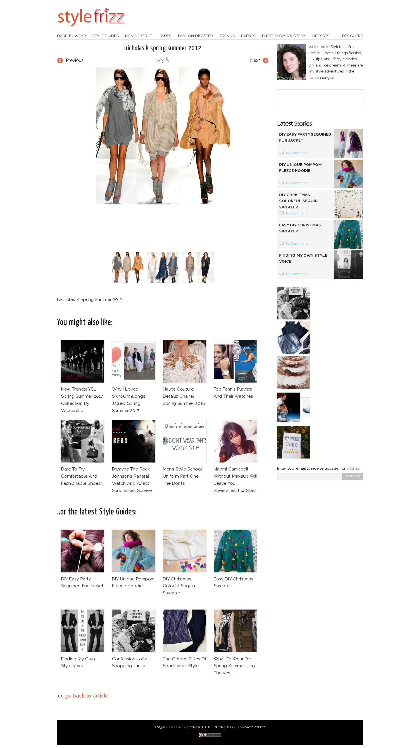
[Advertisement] (163, 228)
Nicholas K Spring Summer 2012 (162, 48)
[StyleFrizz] (91, 29)
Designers (352, 36)
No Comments (297, 153)
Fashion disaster (195, 36)
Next (255, 60)
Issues (165, 36)
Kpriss (354, 468)
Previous (75, 60)
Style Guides (106, 36)
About (231, 727)
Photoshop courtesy (283, 36)
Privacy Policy (252, 727)
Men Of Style (138, 36)
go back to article (86, 696)
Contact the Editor (206, 727)
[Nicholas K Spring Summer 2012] (163, 136)
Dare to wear (71, 36)
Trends (227, 36)
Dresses (320, 36)
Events (248, 36)
